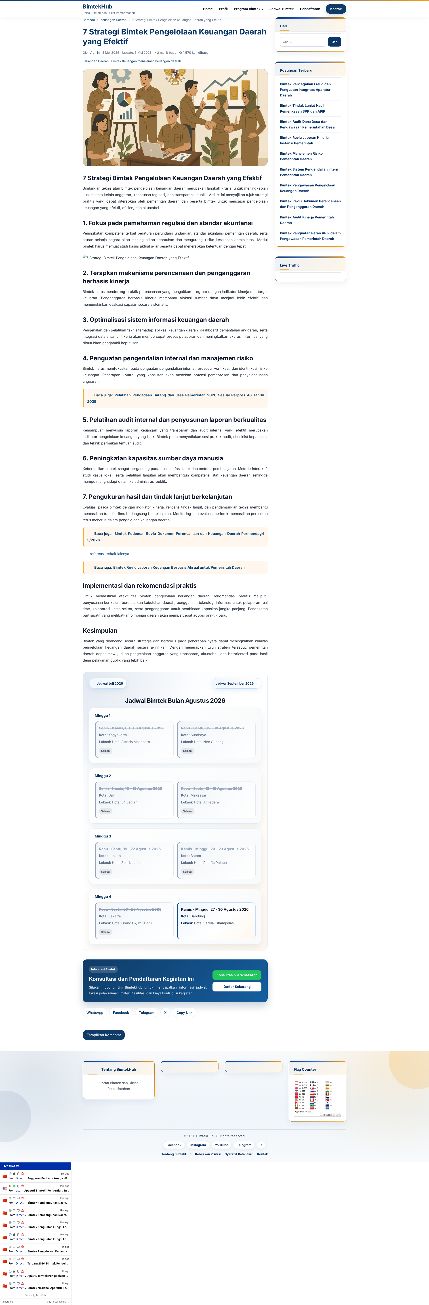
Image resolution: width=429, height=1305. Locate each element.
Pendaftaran (310, 9)
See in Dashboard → (58, 1301)
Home (208, 9)
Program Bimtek (247, 9)
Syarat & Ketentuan (239, 1154)
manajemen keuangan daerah (159, 61)
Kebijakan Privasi (208, 1154)
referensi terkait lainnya (109, 553)
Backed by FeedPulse (36, 1295)
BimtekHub (97, 6)
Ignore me (7, 1301)
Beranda (89, 20)
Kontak (336, 9)
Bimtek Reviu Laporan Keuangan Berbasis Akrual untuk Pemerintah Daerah (179, 567)
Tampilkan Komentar (104, 1035)
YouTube (221, 1145)
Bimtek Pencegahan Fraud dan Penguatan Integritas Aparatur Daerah (305, 89)
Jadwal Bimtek (281, 9)
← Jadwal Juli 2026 (108, 683)
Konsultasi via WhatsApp (237, 975)
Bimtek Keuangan (124, 61)
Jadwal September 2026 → (236, 683)
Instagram (198, 1145)
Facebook (121, 1012)
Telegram (146, 1012)
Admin (95, 52)
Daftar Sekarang (237, 987)
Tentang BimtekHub (176, 1154)
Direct (19, 1178)
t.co (18, 1190)
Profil (223, 9)
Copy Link (185, 1012)
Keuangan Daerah (113, 20)
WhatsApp (94, 1012)
